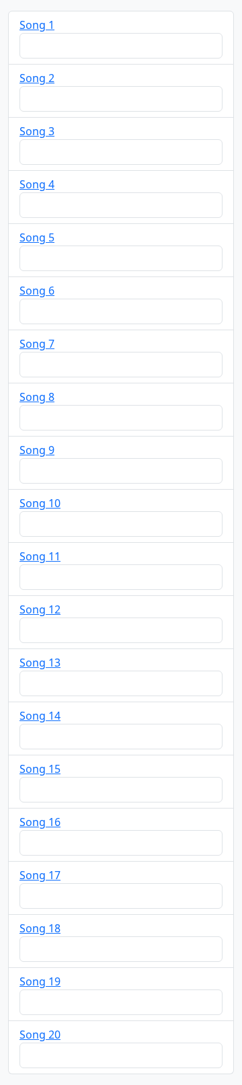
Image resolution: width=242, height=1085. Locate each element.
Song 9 (36, 450)
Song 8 (36, 396)
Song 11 (40, 556)
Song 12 (40, 609)
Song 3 (36, 131)
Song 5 (36, 237)
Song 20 (40, 1034)
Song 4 (36, 184)
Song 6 (36, 290)
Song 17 (40, 875)
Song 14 (40, 715)
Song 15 (40, 768)
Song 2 (36, 78)
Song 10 (40, 503)
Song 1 (36, 24)
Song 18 (40, 928)
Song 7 (36, 343)
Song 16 (40, 822)
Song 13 (40, 662)
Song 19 (40, 981)
